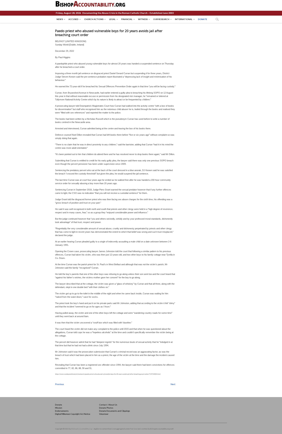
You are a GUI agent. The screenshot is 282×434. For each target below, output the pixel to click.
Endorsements (62, 411)
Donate (58, 404)
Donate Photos (106, 407)
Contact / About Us (108, 404)
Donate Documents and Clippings (114, 411)
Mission (58, 407)
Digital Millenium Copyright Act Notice (72, 414)
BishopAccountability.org (81, 429)
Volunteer (103, 414)
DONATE (202, 19)
